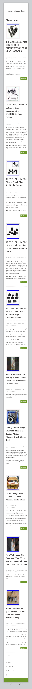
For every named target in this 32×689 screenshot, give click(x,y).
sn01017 (21, 147)
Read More (23, 78)
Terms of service (11, 675)
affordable (16, 394)
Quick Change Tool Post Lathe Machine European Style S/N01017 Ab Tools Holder (16, 111)
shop (22, 644)
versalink (23, 576)
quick (19, 123)
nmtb (19, 462)
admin (24, 57)
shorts (21, 396)
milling (15, 462)
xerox (7, 578)
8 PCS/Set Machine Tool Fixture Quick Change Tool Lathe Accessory (16, 182)
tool (19, 74)
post (7, 74)
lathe (7, 147)
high (22, 276)
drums (7, 576)
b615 (24, 575)
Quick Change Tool (16, 11)
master (11, 462)
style (24, 147)
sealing (15, 396)
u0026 (11, 397)
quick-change (11, 74)
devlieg (22, 446)
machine (23, 73)
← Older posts (10, 655)
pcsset (21, 191)
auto (20, 394)
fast (25, 394)
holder (24, 145)
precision (18, 278)
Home (9, 662)
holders (19, 73)
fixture (24, 210)
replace (22, 570)
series (16, 74)
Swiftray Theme (11, 684)
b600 (15, 575)
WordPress (22, 684)
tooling (7, 463)
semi (20, 389)
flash (23, 460)
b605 (18, 575)
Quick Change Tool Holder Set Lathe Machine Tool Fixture (15, 497)
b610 (21, 575)
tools (9, 149)
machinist (12, 644)
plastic (11, 396)
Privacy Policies (11, 670)
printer (15, 576)
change (15, 145)
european (20, 145)
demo (23, 394)
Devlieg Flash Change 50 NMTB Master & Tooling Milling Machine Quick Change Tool (16, 434)
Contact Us (10, 666)
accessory (16, 210)
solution (8, 397)
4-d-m (19, 57)
